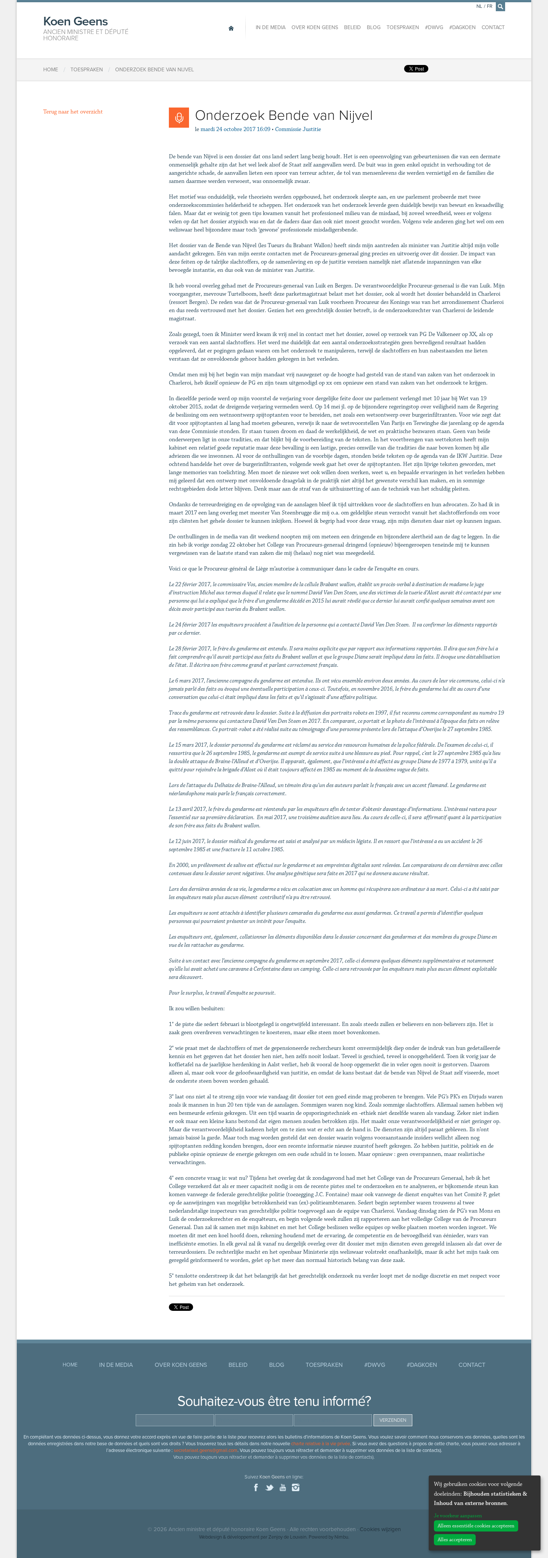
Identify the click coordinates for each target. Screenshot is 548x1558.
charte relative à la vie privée (320, 1444)
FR (489, 6)
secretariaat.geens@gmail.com (205, 1450)
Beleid (352, 27)
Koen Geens (86, 27)
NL (479, 6)
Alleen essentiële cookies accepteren (476, 1526)
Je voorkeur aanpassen (458, 1515)
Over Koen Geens (315, 27)
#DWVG (434, 27)
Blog (374, 27)
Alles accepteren (455, 1539)
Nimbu (341, 1537)
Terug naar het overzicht (73, 111)
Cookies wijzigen (380, 1529)
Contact (493, 27)
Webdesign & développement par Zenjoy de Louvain (252, 1537)
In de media (271, 27)
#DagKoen (462, 27)
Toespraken (403, 27)
